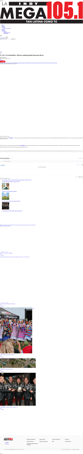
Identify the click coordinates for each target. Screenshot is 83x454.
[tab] (2, 165)
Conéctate (3, 27)
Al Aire (3, 25)
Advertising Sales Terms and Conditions (32, 444)
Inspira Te (3, 26)
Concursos (3, 30)
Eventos (3, 29)
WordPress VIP (68, 449)
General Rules (6, 33)
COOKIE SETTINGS (56, 439)
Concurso (5, 31)
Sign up (81, 158)
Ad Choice (67, 439)
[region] (41, 167)
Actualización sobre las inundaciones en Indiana (6, 369)
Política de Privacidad (31, 439)
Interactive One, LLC (13, 449)
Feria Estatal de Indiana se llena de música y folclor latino (7, 354)
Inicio (3, 24)
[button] (2, 61)
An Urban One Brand (75, 449)
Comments (1, 60)
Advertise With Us (30, 441)
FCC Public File (68, 441)
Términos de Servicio (43, 441)
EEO (53, 441)
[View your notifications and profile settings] (1, 36)
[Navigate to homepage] (41, 12)
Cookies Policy (42, 439)
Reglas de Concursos (7, 32)
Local (1, 52)
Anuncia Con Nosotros (7, 28)
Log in (79, 158)
